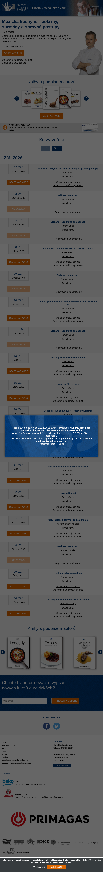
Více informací (39, 867)
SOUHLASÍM (56, 867)
